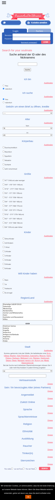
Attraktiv (8, 160)
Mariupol (20, 360)
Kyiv (49, 353)
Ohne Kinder (9, 239)
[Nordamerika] (27, 311)
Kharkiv (13, 356)
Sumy (48, 356)
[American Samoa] (27, 326)
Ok (28, 497)
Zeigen (50, 384)
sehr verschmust (11, 169)
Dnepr (14, 360)
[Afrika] (27, 319)
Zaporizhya (34, 356)
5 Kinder (8, 264)
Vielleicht (8, 289)
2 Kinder (8, 251)
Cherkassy (16, 358)
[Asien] (27, 315)
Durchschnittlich (11, 148)
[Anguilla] (27, 330)
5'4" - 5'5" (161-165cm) (13, 202)
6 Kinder (8, 268)
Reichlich (8, 152)
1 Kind (7, 247)
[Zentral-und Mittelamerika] (27, 313)
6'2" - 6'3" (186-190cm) (13, 223)
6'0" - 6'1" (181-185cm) (13, 219)
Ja (6, 284)
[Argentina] (27, 337)
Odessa (6, 356)
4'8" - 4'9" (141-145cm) (14, 185)
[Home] (28, 16)
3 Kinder (8, 256)
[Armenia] (27, 339)
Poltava (8, 358)
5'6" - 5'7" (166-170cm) (13, 206)
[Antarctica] (27, 332)
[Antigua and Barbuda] (27, 334)
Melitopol (24, 358)
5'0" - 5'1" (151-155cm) (13, 193)
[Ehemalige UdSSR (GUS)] (27, 304)
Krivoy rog (39, 360)
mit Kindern (9, 243)
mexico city (29, 360)
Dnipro (8, 360)
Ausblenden (48, 83)
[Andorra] (27, 328)
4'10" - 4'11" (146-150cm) (14, 189)
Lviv (30, 358)
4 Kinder (8, 260)
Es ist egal (8, 293)
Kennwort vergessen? (29, 42)
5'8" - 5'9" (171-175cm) (13, 210)
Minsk (46, 360)
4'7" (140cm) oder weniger (15, 180)
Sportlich (8, 156)
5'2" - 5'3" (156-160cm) (13, 197)
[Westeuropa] (27, 309)
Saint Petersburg (23, 356)
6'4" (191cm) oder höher (13, 227)
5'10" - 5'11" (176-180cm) (14, 214)
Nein (6, 280)
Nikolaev (36, 358)
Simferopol (45, 358)
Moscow (42, 356)
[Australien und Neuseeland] (27, 317)
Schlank (8, 165)
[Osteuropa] (27, 306)
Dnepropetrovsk (27, 363)
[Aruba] (27, 341)
